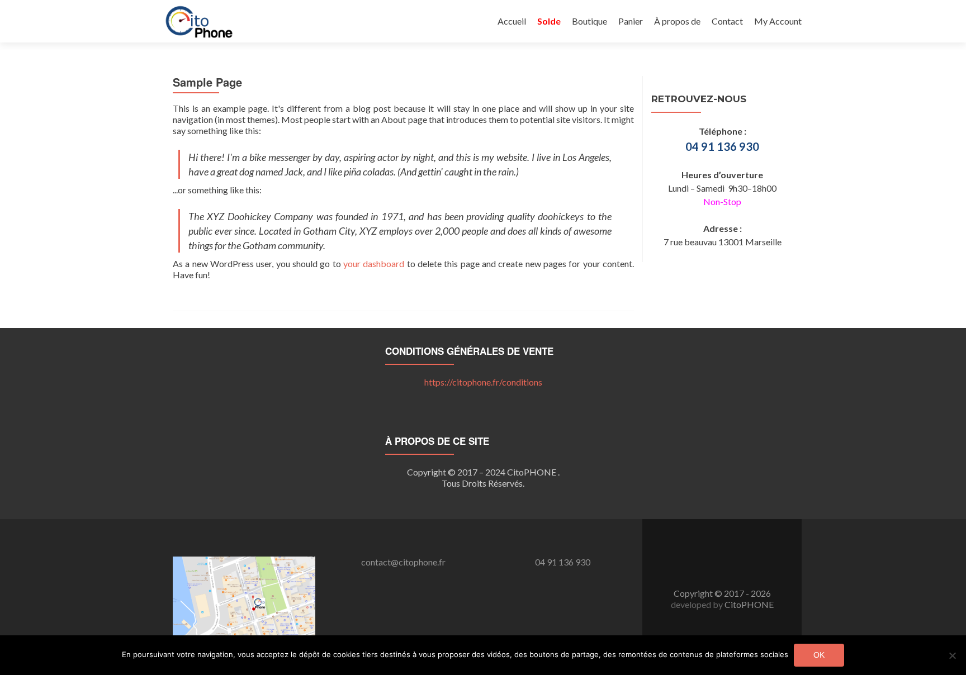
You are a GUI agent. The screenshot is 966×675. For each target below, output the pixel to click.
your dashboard (373, 263)
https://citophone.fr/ (483, 382)
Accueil (512, 21)
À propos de (677, 21)
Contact (727, 21)
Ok (819, 654)
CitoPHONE (749, 604)
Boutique (589, 21)
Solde (549, 21)
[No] (952, 655)
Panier (630, 21)
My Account (778, 21)
